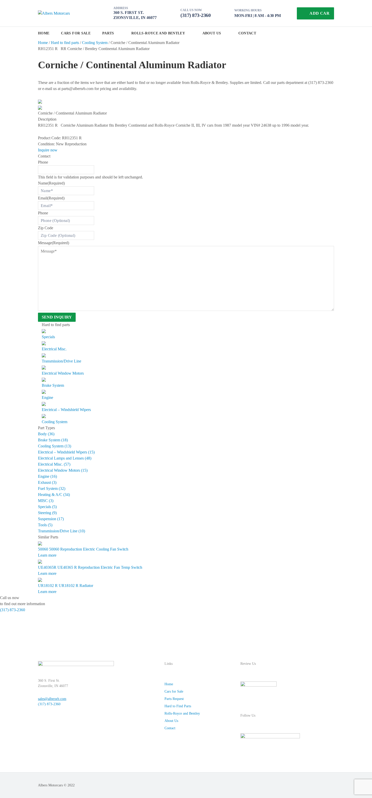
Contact (247, 33)
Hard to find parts (65, 42)
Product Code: (49, 138)
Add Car (319, 13)
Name (51, 183)
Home (43, 33)
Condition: (46, 144)
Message (53, 243)
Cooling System (95, 42)
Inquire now (47, 150)
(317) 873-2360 (195, 15)
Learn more (47, 555)
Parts (108, 33)
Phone (43, 162)
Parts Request (174, 699)
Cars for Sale (173, 691)
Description (47, 119)
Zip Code (45, 228)
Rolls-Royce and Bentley (158, 33)
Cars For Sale (76, 33)
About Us (211, 33)
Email (51, 198)
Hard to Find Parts (177, 706)
